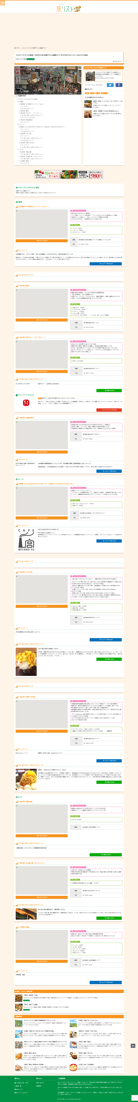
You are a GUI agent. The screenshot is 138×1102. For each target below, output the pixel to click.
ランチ (21, 150)
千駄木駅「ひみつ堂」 (26, 133)
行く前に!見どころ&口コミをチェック (32, 115)
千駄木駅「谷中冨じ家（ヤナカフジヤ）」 (31, 156)
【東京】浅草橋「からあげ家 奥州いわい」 (106, 111)
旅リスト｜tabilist (22, 1093)
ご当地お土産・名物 (22, 1083)
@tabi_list (19, 1089)
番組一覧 (18, 1086)
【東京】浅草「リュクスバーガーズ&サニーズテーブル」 (107, 102)
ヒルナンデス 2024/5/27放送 (28, 99)
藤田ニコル (104, 93)
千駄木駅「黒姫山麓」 (26, 152)
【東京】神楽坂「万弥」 (31, 995)
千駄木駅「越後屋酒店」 (26, 120)
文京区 (92, 93)
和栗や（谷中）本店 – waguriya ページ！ (50, 753)
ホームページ (25, 106)
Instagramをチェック (28, 108)
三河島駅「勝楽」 (25, 161)
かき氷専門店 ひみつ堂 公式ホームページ (28, 632)
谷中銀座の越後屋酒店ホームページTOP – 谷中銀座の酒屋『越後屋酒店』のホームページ (64, 463)
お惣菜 (21, 102)
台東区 (87, 93)
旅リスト (65, 1099)
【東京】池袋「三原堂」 (31, 1005)
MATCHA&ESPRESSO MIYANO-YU (48, 529)
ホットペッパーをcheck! (28, 117)
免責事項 (38, 1086)
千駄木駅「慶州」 (25, 111)
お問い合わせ (40, 1083)
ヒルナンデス (30, 59)
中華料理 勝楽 (20, 975)
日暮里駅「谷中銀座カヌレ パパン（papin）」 (32, 104)
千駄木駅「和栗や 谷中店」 (27, 143)
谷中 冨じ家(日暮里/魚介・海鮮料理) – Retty (51, 909)
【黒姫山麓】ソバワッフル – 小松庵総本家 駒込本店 (31, 848)
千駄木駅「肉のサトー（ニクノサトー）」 (31, 113)
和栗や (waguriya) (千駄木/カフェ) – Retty (52, 770)
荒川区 (98, 93)
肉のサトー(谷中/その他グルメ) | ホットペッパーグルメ (58, 398)
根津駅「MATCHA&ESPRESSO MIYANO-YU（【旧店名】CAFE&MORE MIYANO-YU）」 (43, 127)
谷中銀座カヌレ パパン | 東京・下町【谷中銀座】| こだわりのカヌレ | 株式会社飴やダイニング (44, 254)
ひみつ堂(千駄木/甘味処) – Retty (48, 649)
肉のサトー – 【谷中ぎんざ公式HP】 (49, 384)
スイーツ (21, 124)
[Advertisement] (69, 30)
